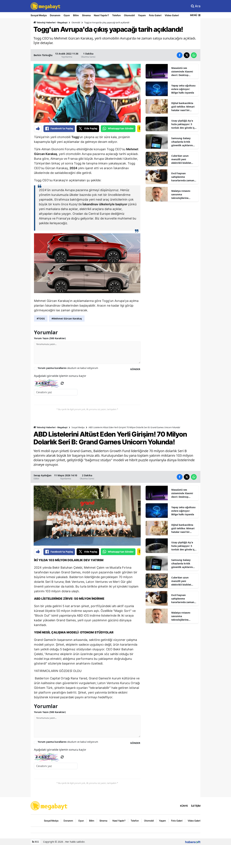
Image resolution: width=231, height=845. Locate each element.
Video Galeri (172, 15)
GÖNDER (135, 369)
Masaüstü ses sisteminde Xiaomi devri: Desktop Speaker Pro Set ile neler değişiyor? (182, 71)
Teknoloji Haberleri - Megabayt (51, 22)
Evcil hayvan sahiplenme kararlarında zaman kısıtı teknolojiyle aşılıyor (182, 177)
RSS (36, 841)
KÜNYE (184, 805)
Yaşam (142, 15)
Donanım (55, 15)
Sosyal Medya (39, 15)
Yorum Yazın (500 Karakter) (50, 338)
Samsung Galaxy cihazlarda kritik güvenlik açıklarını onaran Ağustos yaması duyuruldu (182, 142)
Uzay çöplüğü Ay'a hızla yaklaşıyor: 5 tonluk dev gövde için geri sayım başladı (184, 124)
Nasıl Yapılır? (101, 15)
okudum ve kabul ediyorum (68, 368)
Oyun (67, 15)
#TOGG (41, 318)
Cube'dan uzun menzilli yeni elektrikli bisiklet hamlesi (181, 159)
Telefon (116, 15)
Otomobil (129, 15)
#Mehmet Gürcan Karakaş (67, 318)
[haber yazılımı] (192, 841)
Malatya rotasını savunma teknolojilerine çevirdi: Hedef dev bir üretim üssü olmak (183, 194)
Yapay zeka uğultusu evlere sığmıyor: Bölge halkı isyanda (183, 89)
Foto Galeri (155, 15)
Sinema (86, 15)
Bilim (76, 15)
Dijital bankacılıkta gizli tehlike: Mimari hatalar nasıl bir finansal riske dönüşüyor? (182, 106)
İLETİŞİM (195, 805)
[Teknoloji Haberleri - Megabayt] (49, 805)
